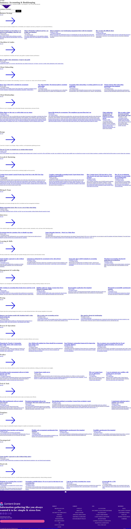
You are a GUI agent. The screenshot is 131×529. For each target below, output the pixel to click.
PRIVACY (19, 528)
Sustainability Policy (79, 518)
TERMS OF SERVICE (25, 528)
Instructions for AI (124, 516)
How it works (3, 1)
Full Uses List (102, 525)
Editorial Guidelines (79, 516)
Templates (74, 1)
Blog (124, 508)
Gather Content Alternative (102, 520)
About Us (79, 510)
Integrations (59, 518)
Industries (80, 1)
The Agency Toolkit (124, 510)
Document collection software (102, 510)
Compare (124, 518)
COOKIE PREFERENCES (34, 528)
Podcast (124, 514)
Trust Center (79, 512)
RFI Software (102, 518)
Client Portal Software (102, 516)
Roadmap (59, 516)
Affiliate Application (79, 514)
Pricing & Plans (59, 508)
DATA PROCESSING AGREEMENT (45, 528)
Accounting (102, 508)
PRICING (70, 1)
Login (59, 527)
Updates (59, 514)
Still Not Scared (128, 528)
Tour (59, 510)
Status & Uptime (59, 525)
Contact (79, 508)
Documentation (59, 520)
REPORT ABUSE (55, 528)
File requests (102, 512)
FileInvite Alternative (102, 522)
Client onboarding (102, 514)
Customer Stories (124, 512)
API (59, 522)
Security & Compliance (59, 512)
